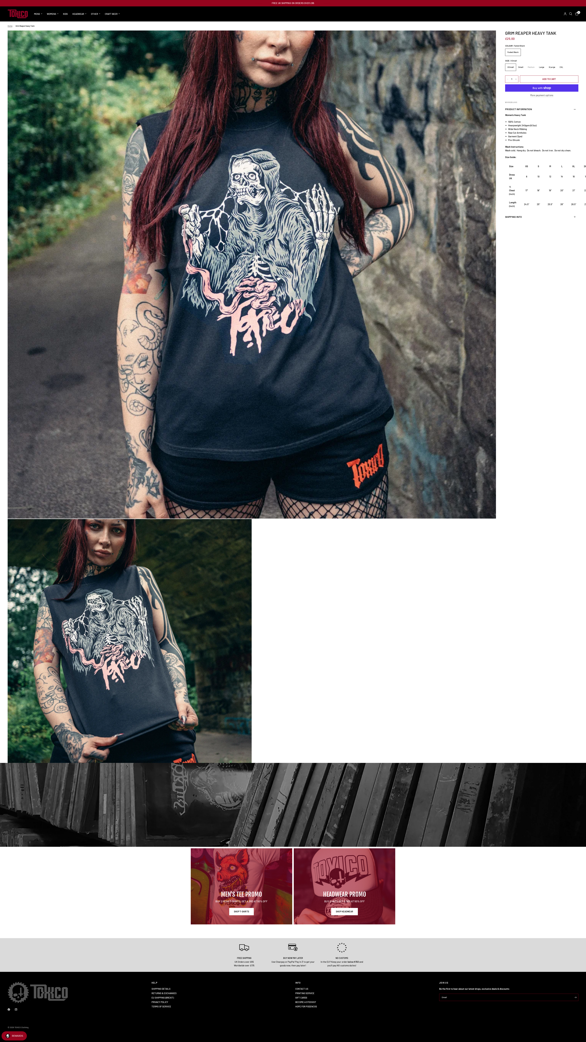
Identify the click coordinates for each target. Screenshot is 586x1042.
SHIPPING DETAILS (161, 988)
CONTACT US (301, 988)
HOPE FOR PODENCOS (306, 1006)
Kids (65, 14)
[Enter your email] (575, 997)
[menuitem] (38, 14)
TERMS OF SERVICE (161, 1006)
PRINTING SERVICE (304, 993)
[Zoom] (489, 37)
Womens (51, 14)
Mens (37, 14)
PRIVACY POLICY (160, 1002)
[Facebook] (11, 1009)
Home (10, 26)
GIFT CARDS (301, 997)
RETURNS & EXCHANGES (164, 993)
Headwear (78, 14)
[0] (576, 13)
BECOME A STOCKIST (305, 1002)
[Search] (571, 13)
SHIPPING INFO (513, 216)
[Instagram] (18, 1009)
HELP (154, 983)
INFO (298, 983)
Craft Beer (111, 14)
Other (94, 14)
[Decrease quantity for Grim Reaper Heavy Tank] (507, 79)
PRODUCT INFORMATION (518, 109)
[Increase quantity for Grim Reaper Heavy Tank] (516, 79)
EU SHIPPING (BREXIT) (163, 997)
